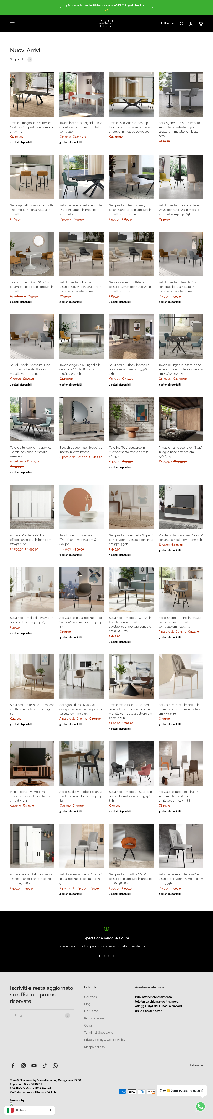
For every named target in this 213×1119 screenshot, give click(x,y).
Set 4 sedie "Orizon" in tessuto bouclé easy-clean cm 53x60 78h (129, 369)
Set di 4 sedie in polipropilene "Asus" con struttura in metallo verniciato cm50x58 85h (179, 210)
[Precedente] (60, 7)
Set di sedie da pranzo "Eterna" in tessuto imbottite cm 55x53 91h (80, 879)
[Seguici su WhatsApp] (55, 1065)
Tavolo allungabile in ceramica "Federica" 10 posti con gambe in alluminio (32, 127)
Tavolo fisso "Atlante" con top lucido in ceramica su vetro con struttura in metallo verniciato (130, 127)
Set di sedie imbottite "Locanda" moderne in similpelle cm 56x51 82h (81, 796)
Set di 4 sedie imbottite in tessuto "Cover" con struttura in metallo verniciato (130, 287)
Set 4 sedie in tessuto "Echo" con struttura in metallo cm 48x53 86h (32, 709)
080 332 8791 (144, 1006)
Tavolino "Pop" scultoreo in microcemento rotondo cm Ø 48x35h (129, 452)
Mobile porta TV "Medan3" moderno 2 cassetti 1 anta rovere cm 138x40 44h (32, 796)
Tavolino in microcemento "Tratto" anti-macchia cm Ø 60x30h (77, 540)
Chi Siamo (91, 1011)
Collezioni (90, 997)
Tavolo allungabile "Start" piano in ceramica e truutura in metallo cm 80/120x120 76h (181, 369)
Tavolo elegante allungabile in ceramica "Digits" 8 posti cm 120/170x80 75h (79, 369)
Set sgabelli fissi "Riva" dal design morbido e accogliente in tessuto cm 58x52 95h (81, 709)
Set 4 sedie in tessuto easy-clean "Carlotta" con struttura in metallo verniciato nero (130, 210)
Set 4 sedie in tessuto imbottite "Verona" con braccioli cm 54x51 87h (81, 622)
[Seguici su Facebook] (13, 1065)
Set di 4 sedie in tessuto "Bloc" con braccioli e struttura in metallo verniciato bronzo (179, 287)
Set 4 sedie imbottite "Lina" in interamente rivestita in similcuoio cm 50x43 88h (178, 796)
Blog (87, 1004)
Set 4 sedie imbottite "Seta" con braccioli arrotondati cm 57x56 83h (130, 796)
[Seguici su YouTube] (34, 1065)
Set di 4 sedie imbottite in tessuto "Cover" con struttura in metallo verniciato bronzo (80, 287)
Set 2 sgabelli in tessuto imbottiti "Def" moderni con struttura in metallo (32, 210)
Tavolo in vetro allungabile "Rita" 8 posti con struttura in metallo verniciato (81, 127)
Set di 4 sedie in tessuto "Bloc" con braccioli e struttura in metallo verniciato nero (30, 369)
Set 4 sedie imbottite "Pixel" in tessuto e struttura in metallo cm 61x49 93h (181, 879)
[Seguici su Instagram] (23, 1065)
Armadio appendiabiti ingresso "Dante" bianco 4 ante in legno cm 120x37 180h (31, 879)
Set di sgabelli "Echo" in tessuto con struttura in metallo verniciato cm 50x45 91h (180, 622)
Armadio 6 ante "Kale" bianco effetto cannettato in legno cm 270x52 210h (30, 540)
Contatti (89, 1025)
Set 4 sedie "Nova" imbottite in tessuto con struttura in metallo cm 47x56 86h (180, 709)
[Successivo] (152, 7)
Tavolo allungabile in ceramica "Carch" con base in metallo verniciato (31, 452)
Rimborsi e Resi (94, 1018)
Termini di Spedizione (98, 1032)
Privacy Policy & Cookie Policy (104, 1040)
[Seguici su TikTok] (44, 1065)
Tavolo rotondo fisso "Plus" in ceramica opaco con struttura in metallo (31, 287)
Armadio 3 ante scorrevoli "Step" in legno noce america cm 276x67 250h (180, 452)
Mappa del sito (94, 1047)
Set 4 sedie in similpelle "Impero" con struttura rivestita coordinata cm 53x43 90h (131, 540)
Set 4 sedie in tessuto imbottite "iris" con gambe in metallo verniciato (80, 210)
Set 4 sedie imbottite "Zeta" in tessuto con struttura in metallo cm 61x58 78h (130, 879)
